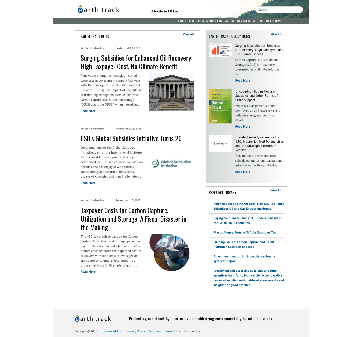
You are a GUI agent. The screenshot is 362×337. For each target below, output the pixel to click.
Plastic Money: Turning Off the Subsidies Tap (244, 232)
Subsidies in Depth (270, 21)
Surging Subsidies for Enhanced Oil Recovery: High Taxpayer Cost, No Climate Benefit (137, 62)
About (182, 21)
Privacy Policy (136, 331)
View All (188, 34)
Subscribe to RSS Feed (165, 11)
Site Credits (192, 331)
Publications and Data (213, 21)
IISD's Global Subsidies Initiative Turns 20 (131, 138)
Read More (88, 111)
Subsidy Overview (243, 21)
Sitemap (155, 331)
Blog (192, 21)
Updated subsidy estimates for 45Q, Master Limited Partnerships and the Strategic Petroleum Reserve (259, 143)
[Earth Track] (109, 9)
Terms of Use (113, 331)
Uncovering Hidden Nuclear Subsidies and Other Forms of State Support (256, 95)
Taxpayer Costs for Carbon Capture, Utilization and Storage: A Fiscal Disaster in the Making (133, 218)
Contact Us (172, 331)
